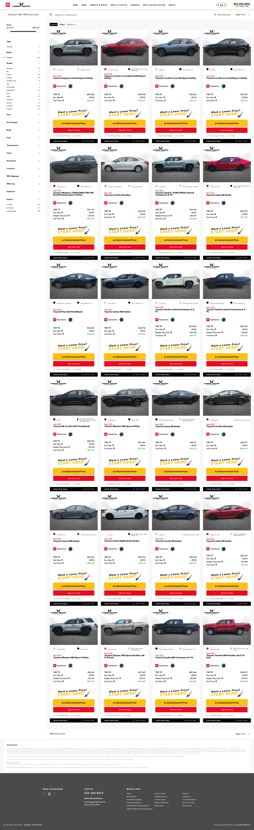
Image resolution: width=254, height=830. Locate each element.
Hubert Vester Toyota (60, 141)
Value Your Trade (74, 130)
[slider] (8, 31)
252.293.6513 (241, 4)
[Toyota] (17, 5)
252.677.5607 (89, 141)
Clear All (54, 24)
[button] (95, 47)
